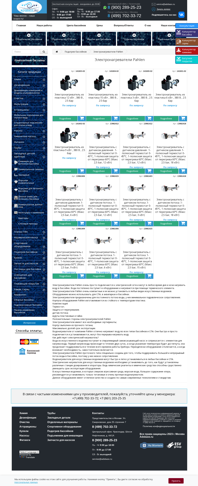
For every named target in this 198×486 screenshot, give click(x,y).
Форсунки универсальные (26, 181)
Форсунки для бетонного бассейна (30, 189)
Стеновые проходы (28, 223)
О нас (148, 25)
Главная (21, 25)
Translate (30, 457)
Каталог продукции (29, 71)
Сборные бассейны (24, 300)
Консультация (186, 25)
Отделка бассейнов (134, 39)
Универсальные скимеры (31, 169)
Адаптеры (23, 218)
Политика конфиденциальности (159, 426)
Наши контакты (170, 25)
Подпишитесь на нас (165, 14)
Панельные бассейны (169, 39)
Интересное (29, 323)
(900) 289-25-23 (124, 7)
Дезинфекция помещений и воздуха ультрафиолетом (28, 91)
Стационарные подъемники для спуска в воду (28, 123)
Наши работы (44, 25)
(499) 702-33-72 (124, 15)
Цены (100, 25)
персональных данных (26, 482)
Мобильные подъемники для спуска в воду (28, 116)
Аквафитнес (20, 294)
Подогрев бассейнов (76, 51)
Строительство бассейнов (29, 39)
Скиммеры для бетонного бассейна (28, 162)
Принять (176, 480)
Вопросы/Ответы (124, 25)
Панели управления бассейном (24, 311)
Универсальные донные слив (30, 205)
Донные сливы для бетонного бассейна (28, 197)
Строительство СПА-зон (64, 39)
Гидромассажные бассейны (28, 305)
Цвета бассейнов (76, 25)
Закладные (23, 175)
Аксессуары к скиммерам (31, 212)
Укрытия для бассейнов (99, 39)
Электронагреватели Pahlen (108, 51)
